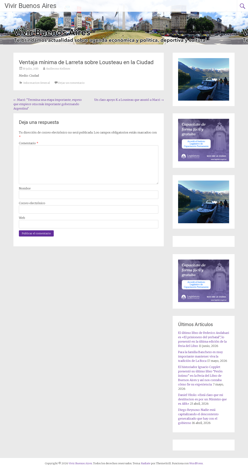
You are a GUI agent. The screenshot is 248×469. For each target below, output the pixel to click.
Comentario (28, 143)
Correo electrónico (32, 203)
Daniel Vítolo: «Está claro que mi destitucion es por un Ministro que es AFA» (202, 399)
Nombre (25, 188)
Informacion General (36, 82)
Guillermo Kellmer (58, 68)
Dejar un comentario (71, 82)
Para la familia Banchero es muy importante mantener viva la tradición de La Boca (200, 356)
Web (22, 218)
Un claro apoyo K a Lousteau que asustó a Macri (129, 100)
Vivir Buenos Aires (30, 6)
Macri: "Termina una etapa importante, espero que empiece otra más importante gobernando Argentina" (47, 104)
